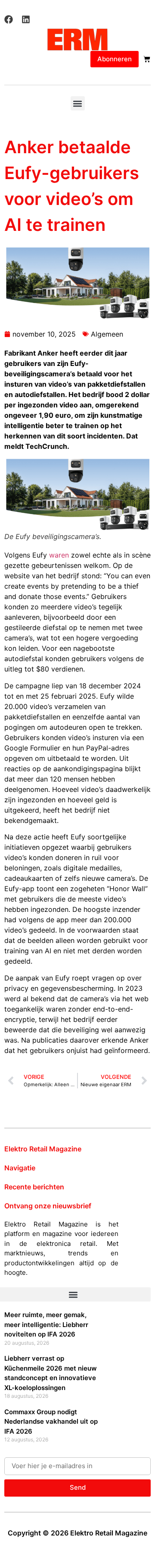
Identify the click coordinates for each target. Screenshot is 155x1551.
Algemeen (107, 334)
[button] (78, 103)
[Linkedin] (25, 19)
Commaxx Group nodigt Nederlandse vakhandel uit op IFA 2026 (51, 1421)
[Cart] (147, 59)
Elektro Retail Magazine (42, 1148)
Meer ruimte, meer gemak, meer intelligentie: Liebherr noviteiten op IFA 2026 (46, 1324)
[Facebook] (8, 19)
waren (59, 555)
